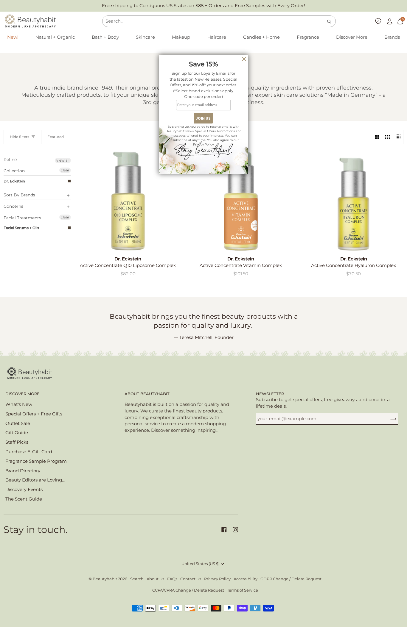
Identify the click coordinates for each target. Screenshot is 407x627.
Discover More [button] (22, 394)
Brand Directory (22, 470)
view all (62, 160)
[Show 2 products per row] (377, 137)
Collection (14, 170)
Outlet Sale (17, 423)
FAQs (172, 579)
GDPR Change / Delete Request (290, 579)
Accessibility (245, 579)
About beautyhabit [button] (147, 394)
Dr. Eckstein (14, 181)
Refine (10, 159)
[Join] (389, 418)
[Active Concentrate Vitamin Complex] (241, 201)
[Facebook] (224, 529)
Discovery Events (24, 489)
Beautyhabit (105, 579)
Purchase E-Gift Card (28, 451)
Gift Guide (16, 432)
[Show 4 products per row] (398, 137)
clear (65, 170)
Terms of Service (242, 590)
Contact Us (190, 579)
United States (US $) (200, 564)
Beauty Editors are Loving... (35, 480)
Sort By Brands (19, 195)
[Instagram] (235, 529)
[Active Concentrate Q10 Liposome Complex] (128, 201)
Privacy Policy (217, 579)
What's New (18, 404)
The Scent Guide (23, 499)
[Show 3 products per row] (387, 137)
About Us (155, 579)
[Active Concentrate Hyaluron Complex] (353, 201)
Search (137, 579)
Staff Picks (16, 442)
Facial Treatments (22, 218)
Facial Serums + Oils (21, 228)
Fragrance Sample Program (36, 461)
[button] (55, 37)
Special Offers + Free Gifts (33, 414)
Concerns (13, 206)
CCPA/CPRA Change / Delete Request (188, 590)
